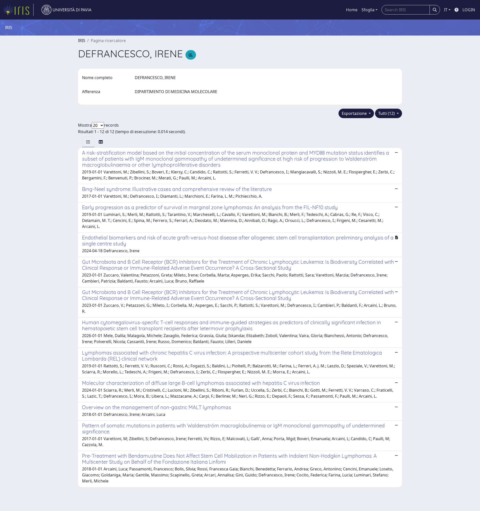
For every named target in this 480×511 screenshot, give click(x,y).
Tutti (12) (387, 113)
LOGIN (468, 10)
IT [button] (446, 10)
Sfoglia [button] (368, 10)
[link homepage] (18, 10)
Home (352, 10)
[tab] (88, 142)
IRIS (81, 40)
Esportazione (355, 113)
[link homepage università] (67, 10)
